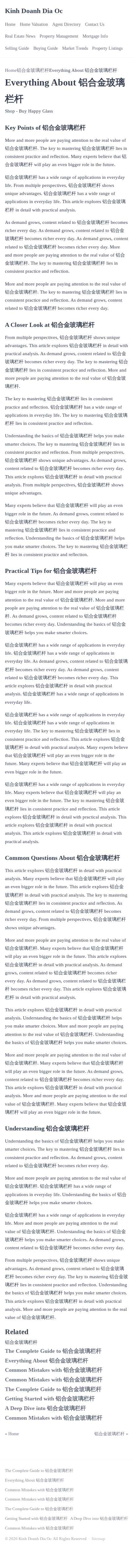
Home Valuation (34, 24)
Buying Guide (45, 48)
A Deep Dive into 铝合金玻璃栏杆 (45, 1408)
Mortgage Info (95, 36)
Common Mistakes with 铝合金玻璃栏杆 (53, 1370)
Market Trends (75, 48)
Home (10, 24)
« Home (12, 1434)
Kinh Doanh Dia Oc (34, 11)
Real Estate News (20, 36)
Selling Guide (17, 48)
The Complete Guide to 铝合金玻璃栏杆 (53, 1351)
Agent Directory (66, 24)
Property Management (59, 36)
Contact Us (94, 24)
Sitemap (98, 1538)
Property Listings (107, 48)
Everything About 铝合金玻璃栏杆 (46, 1360)
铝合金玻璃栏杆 (33, 70)
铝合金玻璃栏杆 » (111, 1434)
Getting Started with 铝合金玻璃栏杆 (50, 1398)
